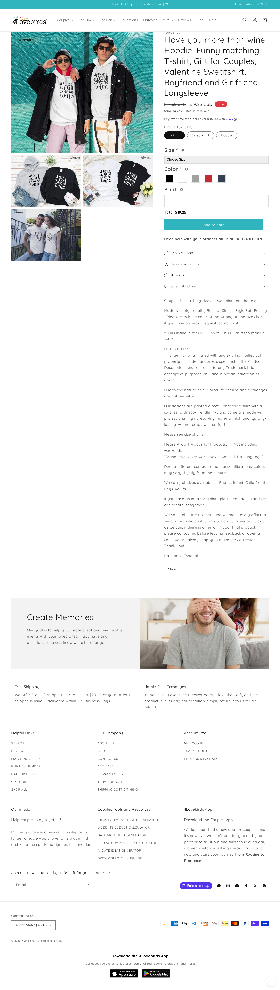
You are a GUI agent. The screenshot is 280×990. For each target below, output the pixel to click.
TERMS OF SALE (110, 782)
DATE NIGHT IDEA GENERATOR (122, 835)
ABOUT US (106, 743)
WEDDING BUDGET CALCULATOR (124, 827)
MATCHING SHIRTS (26, 759)
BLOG (102, 751)
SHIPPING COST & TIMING (118, 789)
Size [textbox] (184, 149)
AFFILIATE (105, 766)
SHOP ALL (19, 789)
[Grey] (195, 178)
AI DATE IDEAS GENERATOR (119, 850)
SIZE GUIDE (20, 782)
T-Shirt (174, 136)
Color (189, 168)
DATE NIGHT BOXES (26, 774)
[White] (182, 178)
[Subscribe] (87, 885)
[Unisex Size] (182, 150)
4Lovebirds (29, 940)
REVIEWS (18, 751)
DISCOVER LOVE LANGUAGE (120, 858)
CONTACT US (108, 759)
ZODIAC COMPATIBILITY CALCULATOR (127, 843)
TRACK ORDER (195, 751)
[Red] (208, 178)
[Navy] (221, 178)
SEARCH (17, 743)
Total (175, 212)
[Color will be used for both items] (186, 169)
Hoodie (227, 136)
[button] (65, 20)
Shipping (170, 111)
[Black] (169, 178)
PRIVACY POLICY (110, 774)
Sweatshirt (200, 136)
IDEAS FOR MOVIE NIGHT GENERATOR (128, 820)
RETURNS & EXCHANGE (202, 759)
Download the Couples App (208, 819)
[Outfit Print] (181, 189)
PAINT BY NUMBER (26, 766)
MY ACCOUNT (195, 743)
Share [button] (173, 569)
